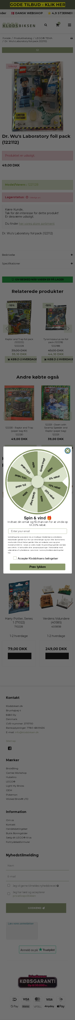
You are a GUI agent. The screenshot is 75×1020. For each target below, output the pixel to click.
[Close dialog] (68, 451)
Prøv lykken (37, 566)
